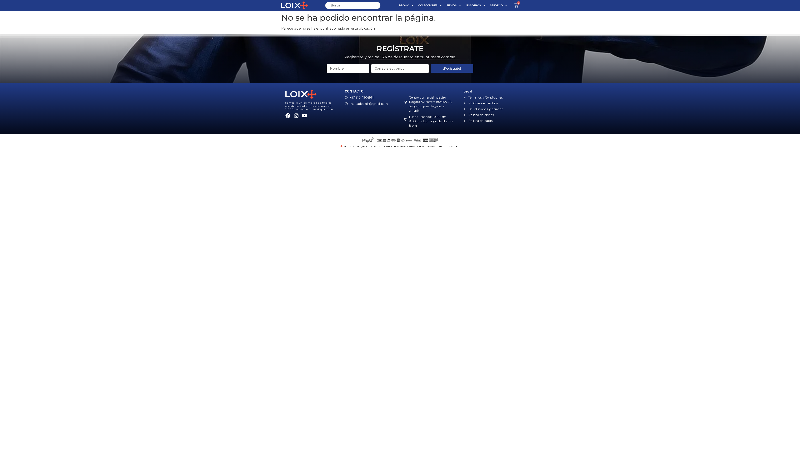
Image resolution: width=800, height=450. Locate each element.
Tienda (452, 5)
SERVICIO (496, 5)
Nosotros (473, 5)
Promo (404, 5)
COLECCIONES (428, 5)
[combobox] (352, 5)
